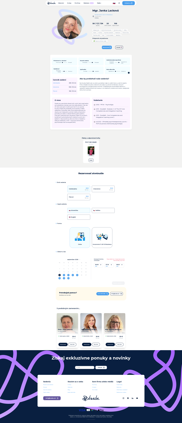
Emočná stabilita (109, 35)
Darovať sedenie (47, 389)
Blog (69, 389)
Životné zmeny (126, 32)
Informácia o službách (122, 389)
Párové (55, 91)
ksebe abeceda (71, 392)
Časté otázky (46, 392)
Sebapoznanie (96, 30)
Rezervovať (106, 47)
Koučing (100, 32)
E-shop (69, 3)
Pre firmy (77, 3)
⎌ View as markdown (91, 419)
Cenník (118, 47)
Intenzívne (56, 87)
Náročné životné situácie (106, 30)
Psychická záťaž (96, 35)
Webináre (88, 3)
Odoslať (100, 367)
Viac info (72, 344)
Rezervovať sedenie (48, 384)
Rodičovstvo (117, 32)
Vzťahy (125, 30)
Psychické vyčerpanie (108, 32)
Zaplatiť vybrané (117, 283)
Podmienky (119, 384)
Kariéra (94, 32)
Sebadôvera (118, 35)
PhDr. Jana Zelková (65, 329)
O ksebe (94, 387)
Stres (103, 35)
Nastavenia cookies (121, 392)
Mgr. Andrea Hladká (89, 329)
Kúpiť (91, 160)
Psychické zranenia (117, 30)
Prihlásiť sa (127, 3)
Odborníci (61, 3)
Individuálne (56, 83)
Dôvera (45, 387)
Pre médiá (94, 389)
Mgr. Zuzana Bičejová (113, 329)
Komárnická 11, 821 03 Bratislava (103, 14)
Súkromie (119, 387)
